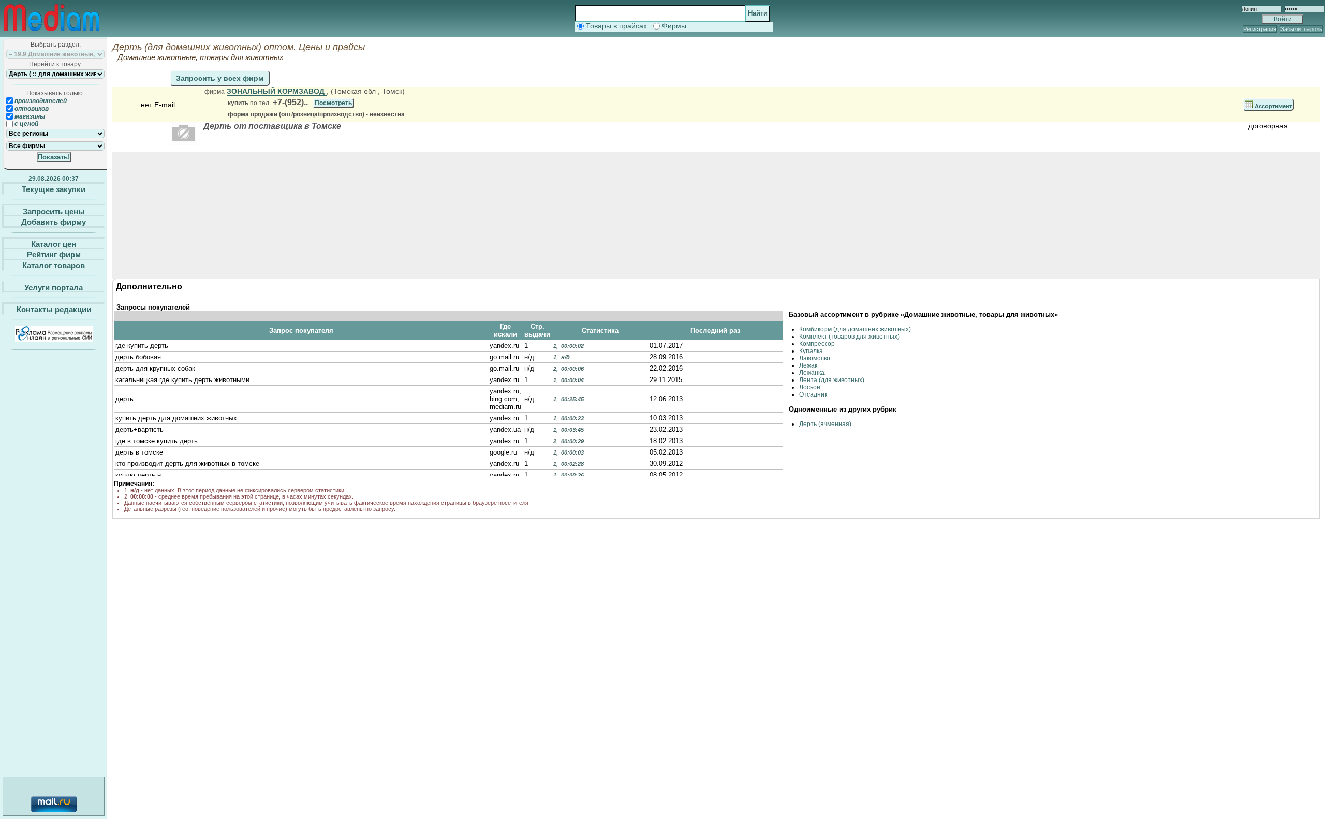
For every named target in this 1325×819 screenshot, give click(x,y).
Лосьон (809, 387)
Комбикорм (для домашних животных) (855, 329)
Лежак (808, 365)
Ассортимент (1272, 106)
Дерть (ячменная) (825, 424)
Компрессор (817, 343)
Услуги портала (53, 287)
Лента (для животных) (831, 380)
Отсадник (813, 394)
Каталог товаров (53, 265)
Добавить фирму (53, 221)
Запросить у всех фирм (219, 78)
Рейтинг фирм (54, 254)
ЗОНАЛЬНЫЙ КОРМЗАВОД (277, 91)
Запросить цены (54, 211)
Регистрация (1259, 29)
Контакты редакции (54, 309)
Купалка (811, 351)
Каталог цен (53, 243)
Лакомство (814, 358)
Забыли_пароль (1301, 29)
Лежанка (812, 372)
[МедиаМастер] (52, 33)
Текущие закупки (53, 189)
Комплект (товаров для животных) (849, 336)
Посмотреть (333, 103)
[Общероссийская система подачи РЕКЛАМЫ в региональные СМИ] (54, 338)
